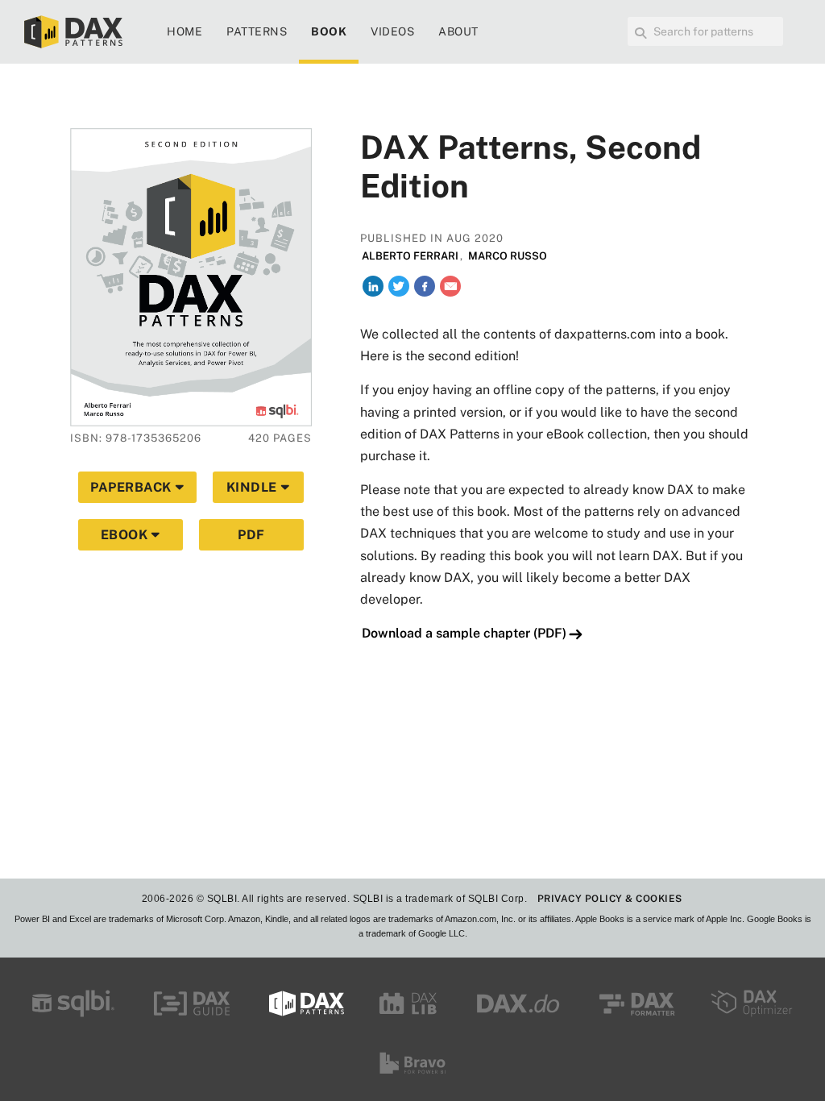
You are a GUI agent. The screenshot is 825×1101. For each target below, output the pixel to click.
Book (328, 31)
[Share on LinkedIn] (373, 286)
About (458, 31)
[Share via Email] (450, 286)
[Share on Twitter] (398, 286)
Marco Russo (507, 256)
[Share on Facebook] (424, 286)
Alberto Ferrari (410, 256)
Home (184, 31)
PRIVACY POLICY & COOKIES (609, 898)
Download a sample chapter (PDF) (464, 633)
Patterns (256, 31)
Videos (392, 31)
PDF (251, 534)
